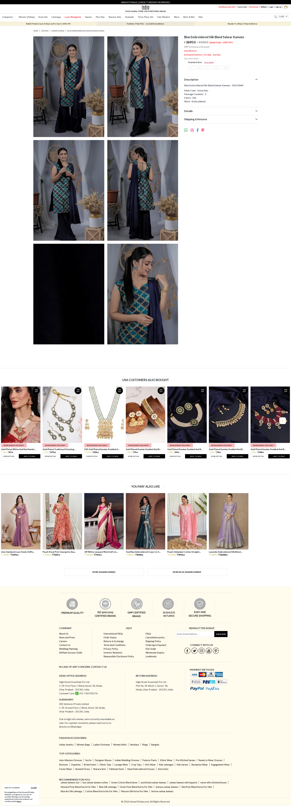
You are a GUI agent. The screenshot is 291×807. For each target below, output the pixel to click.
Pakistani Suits (116, 769)
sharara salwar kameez (167, 786)
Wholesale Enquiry (155, 652)
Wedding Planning (68, 648)
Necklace (134, 744)
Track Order (242, 7)
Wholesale (253, 7)
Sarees (88, 17)
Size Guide (209, 62)
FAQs (148, 633)
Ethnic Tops (105, 764)
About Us (63, 633)
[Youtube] (209, 651)
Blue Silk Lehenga (108, 786)
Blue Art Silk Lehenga (71, 791)
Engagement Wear (220, 764)
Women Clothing (27, 17)
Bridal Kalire (90, 764)
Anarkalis (129, 17)
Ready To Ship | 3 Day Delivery (242, 24)
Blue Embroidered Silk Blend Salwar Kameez (85, 31)
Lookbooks (151, 656)
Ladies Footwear (101, 744)
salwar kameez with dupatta (183, 782)
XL (216, 67)
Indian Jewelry (66, 744)
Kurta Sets (163, 769)
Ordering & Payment (156, 645)
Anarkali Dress (82, 769)
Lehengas (56, 17)
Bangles (155, 744)
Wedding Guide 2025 (227, 7)
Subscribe (221, 634)
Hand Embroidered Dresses (141, 769)
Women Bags (83, 744)
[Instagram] (202, 651)
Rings (145, 744)
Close (34, 788)
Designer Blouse (103, 760)
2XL (225, 67)
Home (35, 31)
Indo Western (163, 17)
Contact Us (64, 645)
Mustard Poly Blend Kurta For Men (78, 786)
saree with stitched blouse (213, 782)
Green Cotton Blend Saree (124, 782)
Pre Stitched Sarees (185, 760)
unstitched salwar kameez (153, 782)
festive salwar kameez (162, 791)
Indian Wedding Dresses (127, 760)
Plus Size (100, 17)
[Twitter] (194, 651)
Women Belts (120, 744)
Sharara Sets (115, 17)
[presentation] (9, 420)
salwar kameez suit (70, 782)
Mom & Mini (189, 17)
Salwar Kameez (58, 31)
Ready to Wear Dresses (210, 760)
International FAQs (113, 633)
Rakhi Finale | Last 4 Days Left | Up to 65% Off (48, 24)
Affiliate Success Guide (70, 652)
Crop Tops (136, 764)
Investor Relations (113, 652)
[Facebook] (187, 651)
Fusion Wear (65, 769)
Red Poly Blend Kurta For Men (197, 786)
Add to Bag (29, 456)
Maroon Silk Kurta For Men (134, 791)
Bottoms (63, 764)
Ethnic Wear (166, 760)
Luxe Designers (73, 17)
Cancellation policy (155, 637)
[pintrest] (216, 651)
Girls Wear (150, 764)
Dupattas (76, 764)
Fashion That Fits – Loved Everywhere (145, 24)
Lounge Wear (121, 764)
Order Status (110, 637)
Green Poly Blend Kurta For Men (136, 786)
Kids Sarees (182, 764)
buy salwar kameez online (95, 782)
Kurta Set (42, 17)
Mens (176, 17)
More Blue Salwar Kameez (187, 572)
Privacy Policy (111, 648)
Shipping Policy (153, 641)
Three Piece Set (145, 17)
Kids (201, 17)
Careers (63, 641)
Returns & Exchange (114, 641)
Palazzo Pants (149, 760)
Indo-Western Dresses (70, 760)
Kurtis (88, 760)
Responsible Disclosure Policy (119, 656)
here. (19, 801)
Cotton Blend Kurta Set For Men (101, 791)
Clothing (44, 31)
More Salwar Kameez (103, 572)
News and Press (67, 637)
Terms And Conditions (114, 645)
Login (271, 7)
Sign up (278, 7)
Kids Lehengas (166, 764)
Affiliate (264, 7)
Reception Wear (199, 764)
